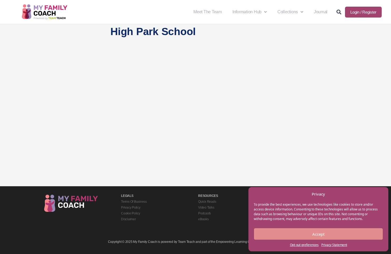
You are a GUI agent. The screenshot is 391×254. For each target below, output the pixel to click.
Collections (287, 12)
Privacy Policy (130, 207)
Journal (320, 12)
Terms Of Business (134, 202)
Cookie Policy (130, 213)
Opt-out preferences (304, 245)
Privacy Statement (334, 245)
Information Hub (246, 12)
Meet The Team (207, 12)
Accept (318, 234)
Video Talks (206, 207)
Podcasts (204, 213)
